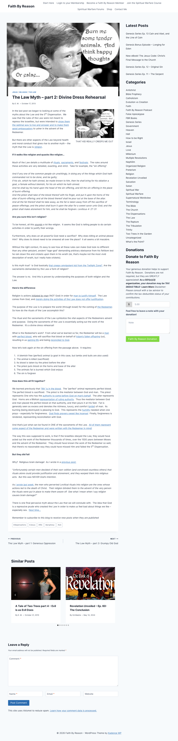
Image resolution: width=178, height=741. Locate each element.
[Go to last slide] (15, 595)
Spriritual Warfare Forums (91, 9)
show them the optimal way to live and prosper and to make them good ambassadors (41, 125)
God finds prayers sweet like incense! (68, 413)
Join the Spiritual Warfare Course (144, 3)
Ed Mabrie (77, 615)
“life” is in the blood (51, 388)
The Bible (131, 206)
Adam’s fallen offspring (88, 336)
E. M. (17, 103)
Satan (129, 186)
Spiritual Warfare (134, 194)
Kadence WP (114, 733)
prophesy (49, 525)
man (106, 333)
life (40, 525)
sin (59, 525)
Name (13, 694)
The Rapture (132, 221)
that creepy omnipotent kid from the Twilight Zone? (76, 265)
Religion (23, 92)
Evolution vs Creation (137, 102)
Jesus (15, 92)
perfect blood (24, 336)
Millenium (131, 154)
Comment (15, 658)
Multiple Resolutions (136, 158)
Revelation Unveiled (136, 178)
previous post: (69, 462)
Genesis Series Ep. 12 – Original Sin (144, 67)
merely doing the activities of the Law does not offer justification (69, 299)
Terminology (132, 202)
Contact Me (121, 9)
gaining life (33, 340)
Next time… (35, 510)
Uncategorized (133, 237)
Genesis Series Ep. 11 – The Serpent (145, 74)
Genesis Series (134, 122)
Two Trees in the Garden (139, 233)
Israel (128, 142)
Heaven (130, 130)
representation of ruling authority (57, 399)
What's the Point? (135, 241)
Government (132, 126)
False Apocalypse (135, 114)
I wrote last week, (25, 484)
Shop (109, 9)
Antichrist (131, 90)
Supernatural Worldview (138, 197)
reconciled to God (60, 340)
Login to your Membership (70, 3)
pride (91, 406)
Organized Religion (136, 166)
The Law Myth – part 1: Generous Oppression (32, 541)
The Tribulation (134, 226)
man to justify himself (84, 295)
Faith (128, 106)
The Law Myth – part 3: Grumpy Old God (96, 541)
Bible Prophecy (134, 94)
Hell (128, 134)
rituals (56, 162)
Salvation (131, 182)
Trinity (129, 229)
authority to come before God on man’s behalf (67, 395)
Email (50, 694)
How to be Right (134, 138)
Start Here (48, 3)
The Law (32, 92)
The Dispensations (135, 214)
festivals (83, 162)
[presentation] (35, 583)
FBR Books (131, 118)
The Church (132, 209)
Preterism (131, 170)
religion (38, 147)
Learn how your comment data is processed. (73, 710)
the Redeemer (104, 307)
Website (89, 694)
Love (128, 150)
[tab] (58, 625)
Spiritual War (132, 190)
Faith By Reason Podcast (139, 110)
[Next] (111, 595)
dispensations (19, 525)
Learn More (148, 287)
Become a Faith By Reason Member (105, 3)
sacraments (67, 162)
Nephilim (130, 162)
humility (86, 410)
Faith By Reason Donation (142, 339)
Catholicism (132, 98)
